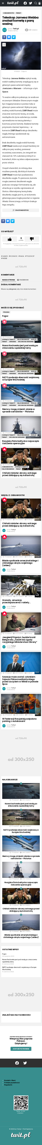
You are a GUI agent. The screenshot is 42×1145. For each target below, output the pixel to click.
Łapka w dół (32, 239)
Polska (6, 312)
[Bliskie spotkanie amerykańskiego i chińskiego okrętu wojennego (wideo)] (21, 547)
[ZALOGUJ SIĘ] (39, 3)
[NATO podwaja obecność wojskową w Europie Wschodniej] (21, 363)
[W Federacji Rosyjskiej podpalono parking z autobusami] (21, 705)
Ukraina (12, 342)
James (5, 256)
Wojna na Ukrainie (25, 342)
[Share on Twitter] (14, 37)
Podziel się (4, 44)
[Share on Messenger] (9, 37)
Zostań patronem (21, 1049)
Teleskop (30, 256)
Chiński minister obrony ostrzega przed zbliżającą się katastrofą (19, 474)
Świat (4, 342)
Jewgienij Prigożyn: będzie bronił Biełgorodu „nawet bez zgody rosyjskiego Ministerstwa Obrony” (19, 640)
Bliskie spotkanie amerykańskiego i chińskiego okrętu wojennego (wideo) (20, 563)
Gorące (4, 449)
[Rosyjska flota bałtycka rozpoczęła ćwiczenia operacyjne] (21, 427)
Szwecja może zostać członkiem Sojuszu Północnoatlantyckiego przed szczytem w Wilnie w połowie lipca (20, 680)
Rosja (33, 339)
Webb (5, 258)
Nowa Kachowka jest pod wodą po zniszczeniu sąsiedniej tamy (20, 346)
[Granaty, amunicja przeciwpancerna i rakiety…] (21, 586)
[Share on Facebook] (4, 37)
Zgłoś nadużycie (22, 210)
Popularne (4, 322)
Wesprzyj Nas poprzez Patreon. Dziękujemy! (21, 1041)
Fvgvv (5, 316)
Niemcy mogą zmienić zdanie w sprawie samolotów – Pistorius (18, 410)
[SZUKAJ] (35, 3)
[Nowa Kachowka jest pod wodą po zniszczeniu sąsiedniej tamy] (21, 332)
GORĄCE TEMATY (8, 339)
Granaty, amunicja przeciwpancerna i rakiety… (16, 601)
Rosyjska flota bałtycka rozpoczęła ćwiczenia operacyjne (20, 442)
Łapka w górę (9, 239)
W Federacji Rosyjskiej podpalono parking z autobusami (19, 720)
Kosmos (13, 256)
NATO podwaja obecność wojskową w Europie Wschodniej (20, 378)
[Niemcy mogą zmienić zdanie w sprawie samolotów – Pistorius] (21, 395)
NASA (22, 256)
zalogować (12, 289)
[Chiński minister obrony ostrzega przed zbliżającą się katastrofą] (21, 459)
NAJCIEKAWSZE (23, 339)
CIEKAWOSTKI (7, 467)
